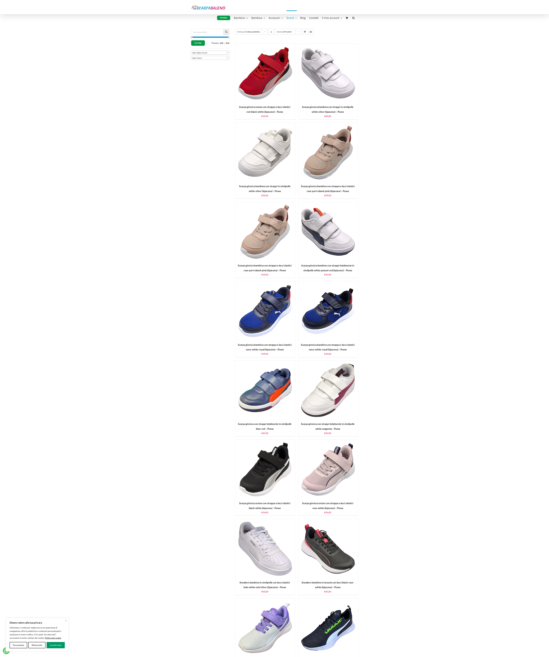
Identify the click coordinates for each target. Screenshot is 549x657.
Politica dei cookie (53, 638)
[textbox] (210, 53)
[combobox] (210, 53)
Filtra (198, 43)
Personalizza (18, 645)
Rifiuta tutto (37, 645)
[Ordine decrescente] (271, 32)
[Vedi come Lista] (310, 32)
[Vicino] (66, 620)
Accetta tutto (56, 645)
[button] (353, 17)
